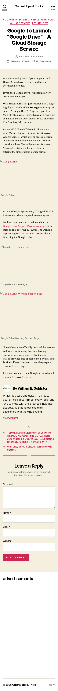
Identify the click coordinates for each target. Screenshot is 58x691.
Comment (8, 484)
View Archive (12, 417)
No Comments (43, 61)
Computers (10, 19)
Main (44, 19)
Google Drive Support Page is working (23, 226)
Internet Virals (29, 19)
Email (6, 527)
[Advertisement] (11, 628)
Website (7, 541)
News (51, 19)
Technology (40, 23)
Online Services (20, 23)
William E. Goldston (32, 56)
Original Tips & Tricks (29, 6)
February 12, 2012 (20, 61)
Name (7, 513)
